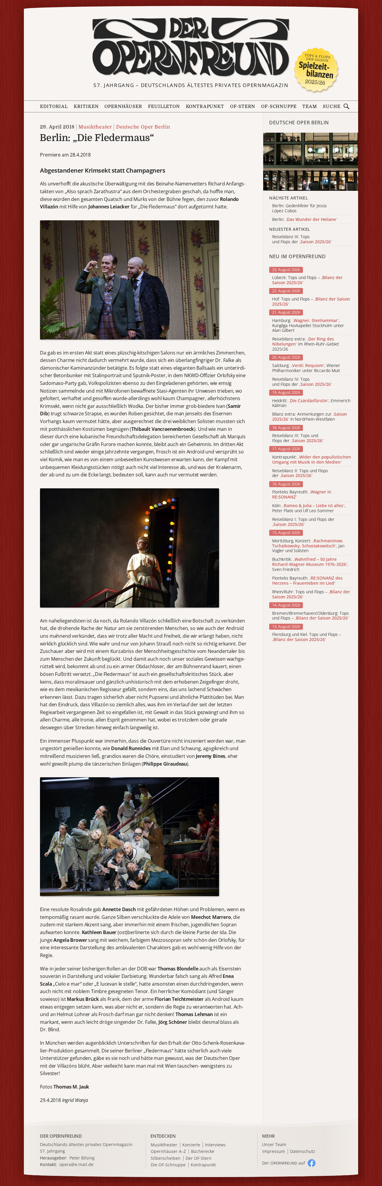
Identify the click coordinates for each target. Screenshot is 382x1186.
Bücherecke (202, 1151)
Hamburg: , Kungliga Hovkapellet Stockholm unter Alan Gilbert (308, 325)
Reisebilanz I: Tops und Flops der (303, 522)
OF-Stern (242, 106)
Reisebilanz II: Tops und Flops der (300, 473)
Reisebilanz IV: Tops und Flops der (302, 382)
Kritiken (86, 106)
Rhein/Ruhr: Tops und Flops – (311, 594)
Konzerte (191, 1145)
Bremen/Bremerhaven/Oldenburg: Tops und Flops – (310, 616)
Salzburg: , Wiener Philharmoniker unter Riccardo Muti (306, 368)
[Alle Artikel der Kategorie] (310, 162)
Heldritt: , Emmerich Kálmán (311, 403)
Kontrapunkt (205, 106)
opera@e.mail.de (76, 1164)
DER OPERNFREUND (61, 1136)
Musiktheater (95, 127)
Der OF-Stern (199, 1158)
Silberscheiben (166, 1158)
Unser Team (274, 1144)
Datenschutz (302, 1151)
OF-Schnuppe (278, 106)
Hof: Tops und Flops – (311, 302)
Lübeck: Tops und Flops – (307, 280)
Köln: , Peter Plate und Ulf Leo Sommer (308, 508)
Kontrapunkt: (311, 460)
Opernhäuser (123, 106)
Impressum (273, 1151)
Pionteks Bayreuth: (301, 495)
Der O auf (283, 1163)
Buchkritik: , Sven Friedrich (310, 564)
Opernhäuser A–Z (168, 1151)
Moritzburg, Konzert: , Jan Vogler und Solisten (308, 545)
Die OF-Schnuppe (168, 1165)
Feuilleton (164, 106)
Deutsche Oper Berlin (143, 127)
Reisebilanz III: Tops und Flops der (298, 438)
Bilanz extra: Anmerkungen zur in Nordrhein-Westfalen (309, 417)
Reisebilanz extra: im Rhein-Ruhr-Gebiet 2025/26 (305, 344)
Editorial (53, 106)
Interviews (215, 1145)
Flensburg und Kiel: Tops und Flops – (306, 637)
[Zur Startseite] (190, 47)
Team (309, 106)
